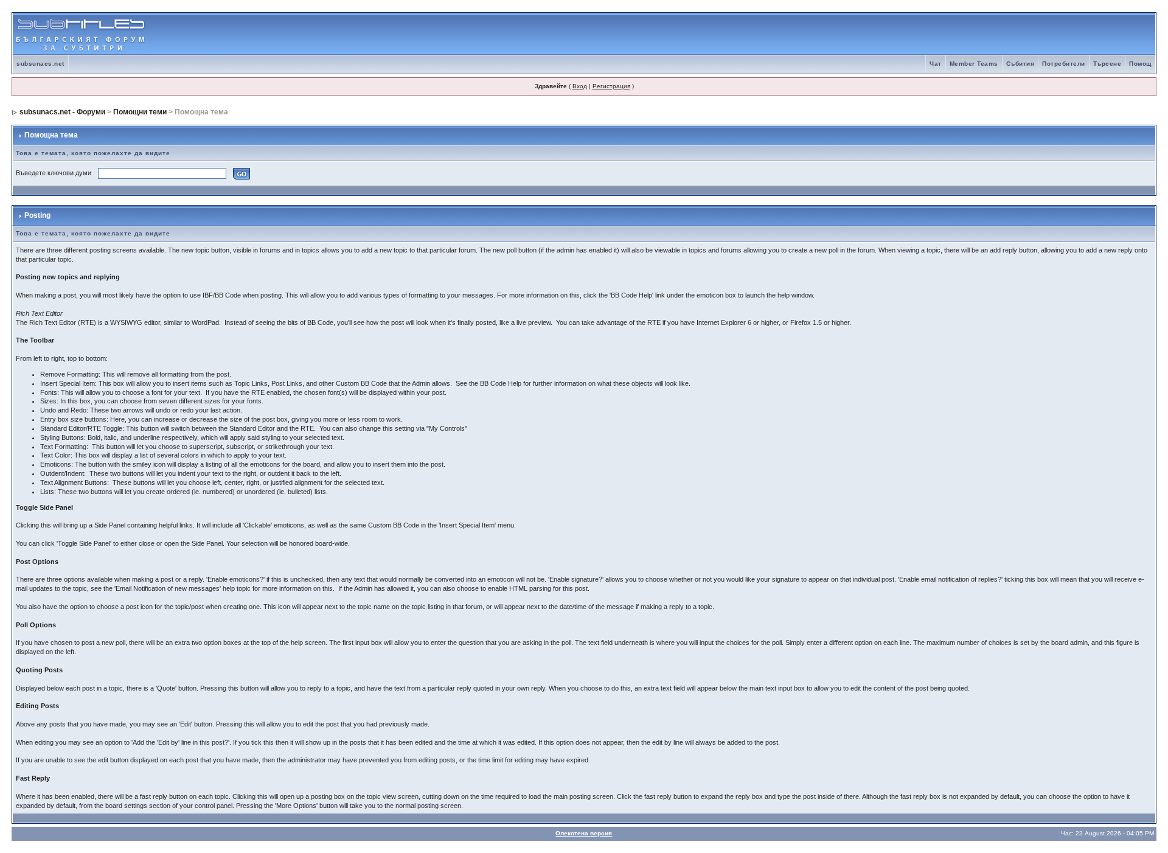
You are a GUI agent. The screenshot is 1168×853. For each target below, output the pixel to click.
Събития (1020, 63)
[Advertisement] (1013, 34)
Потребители (1063, 63)
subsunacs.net (40, 63)
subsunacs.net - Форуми (62, 112)
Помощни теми (140, 112)
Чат (936, 63)
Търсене (1107, 63)
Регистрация (611, 86)
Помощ (1140, 63)
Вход (579, 86)
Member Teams (974, 63)
